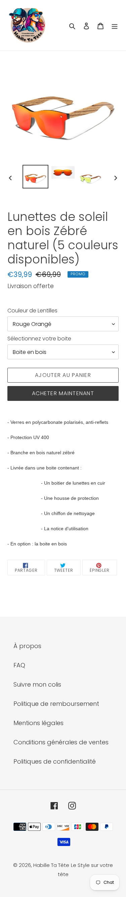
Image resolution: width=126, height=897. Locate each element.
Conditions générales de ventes (61, 742)
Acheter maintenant (63, 393)
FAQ (19, 665)
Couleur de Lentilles (32, 310)
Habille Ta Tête (51, 865)
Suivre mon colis (37, 684)
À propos (27, 646)
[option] (35, 176)
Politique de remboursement (56, 703)
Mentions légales (38, 723)
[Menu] (115, 25)
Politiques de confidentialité (54, 761)
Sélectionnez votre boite (39, 338)
